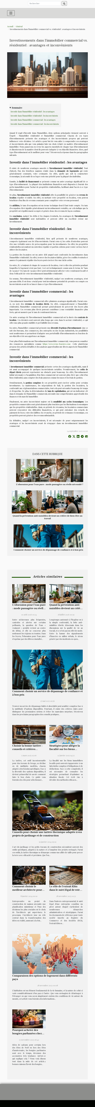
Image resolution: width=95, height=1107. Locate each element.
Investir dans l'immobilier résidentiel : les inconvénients (34, 115)
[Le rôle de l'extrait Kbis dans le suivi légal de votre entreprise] (66, 875)
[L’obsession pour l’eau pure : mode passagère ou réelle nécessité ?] (49, 470)
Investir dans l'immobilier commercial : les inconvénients (35, 124)
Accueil (10, 26)
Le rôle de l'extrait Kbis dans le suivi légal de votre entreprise (65, 890)
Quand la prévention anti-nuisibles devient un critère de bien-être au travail (47, 517)
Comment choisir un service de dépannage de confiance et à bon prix (48, 549)
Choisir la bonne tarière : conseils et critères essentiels (27, 749)
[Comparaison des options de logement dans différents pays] (47, 953)
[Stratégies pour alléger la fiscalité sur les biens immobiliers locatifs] (66, 734)
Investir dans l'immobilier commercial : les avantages (33, 120)
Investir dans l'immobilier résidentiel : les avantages (32, 111)
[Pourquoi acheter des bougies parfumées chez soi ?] (29, 1018)
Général (19, 26)
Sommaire (17, 107)
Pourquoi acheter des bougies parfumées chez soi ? (27, 1033)
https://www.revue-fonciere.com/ (57, 344)
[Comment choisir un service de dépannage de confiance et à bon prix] (48, 536)
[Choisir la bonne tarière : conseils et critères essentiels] (29, 734)
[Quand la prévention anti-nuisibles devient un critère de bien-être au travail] (47, 501)
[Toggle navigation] (11, 13)
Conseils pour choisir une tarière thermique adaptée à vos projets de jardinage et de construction (47, 833)
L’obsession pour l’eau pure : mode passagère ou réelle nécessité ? (49, 484)
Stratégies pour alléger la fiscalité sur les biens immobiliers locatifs (64, 749)
